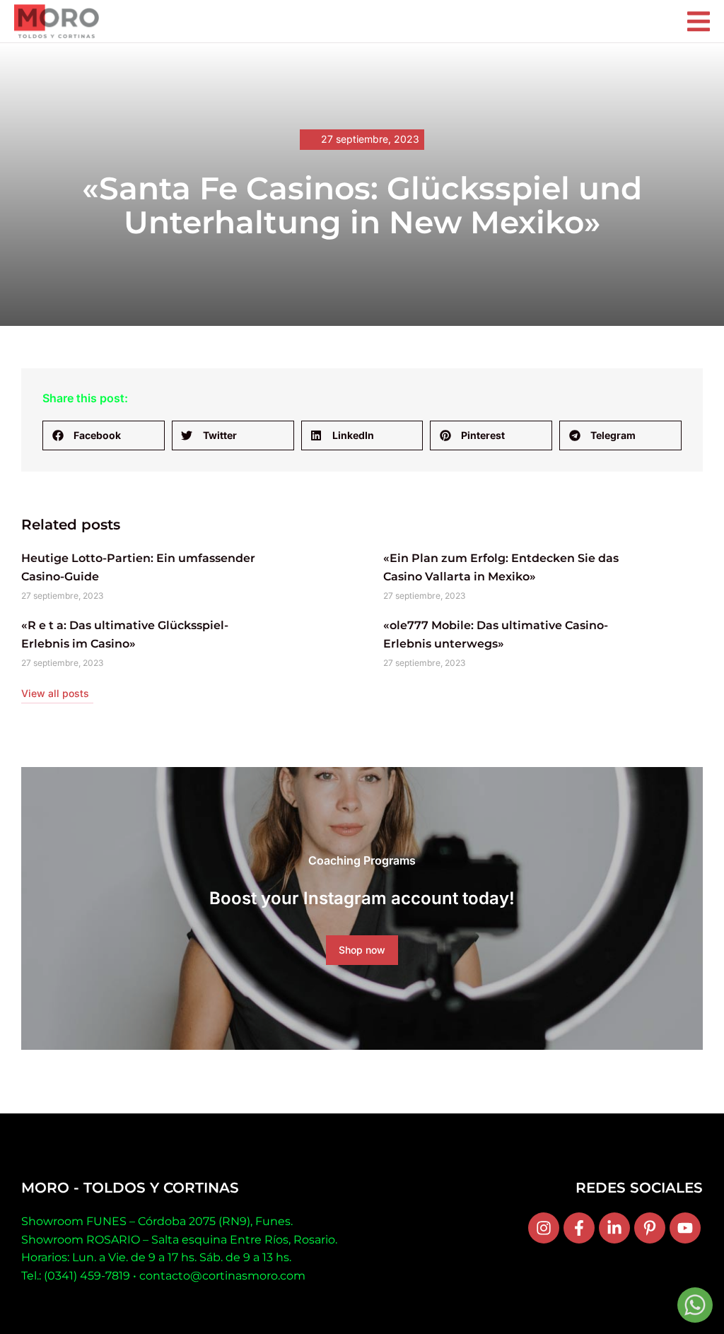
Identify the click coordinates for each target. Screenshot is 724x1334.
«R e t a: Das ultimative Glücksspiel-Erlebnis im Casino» (124, 634)
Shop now (362, 950)
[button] (103, 435)
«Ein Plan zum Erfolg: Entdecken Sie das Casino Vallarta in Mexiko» (501, 567)
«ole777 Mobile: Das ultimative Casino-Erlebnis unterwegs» (495, 634)
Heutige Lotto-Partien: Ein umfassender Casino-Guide (138, 567)
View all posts (55, 693)
